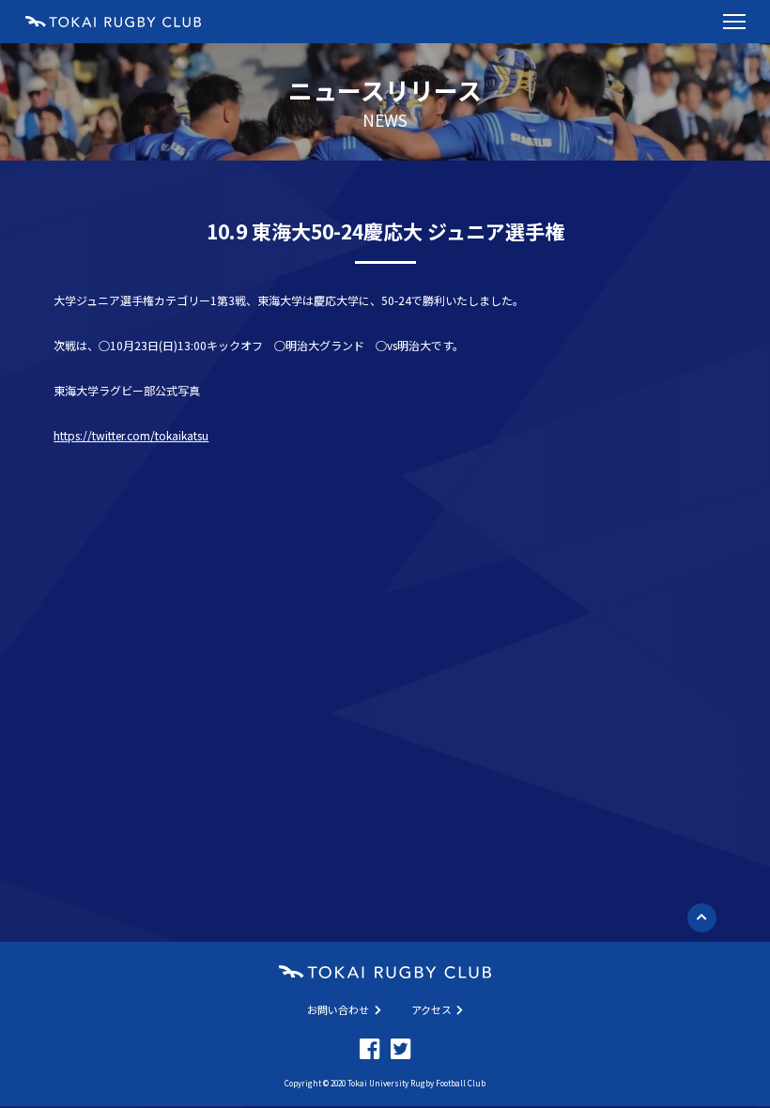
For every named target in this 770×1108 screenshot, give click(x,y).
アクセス (431, 1009)
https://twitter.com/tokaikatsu (131, 435)
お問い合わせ (338, 1009)
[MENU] (734, 21)
